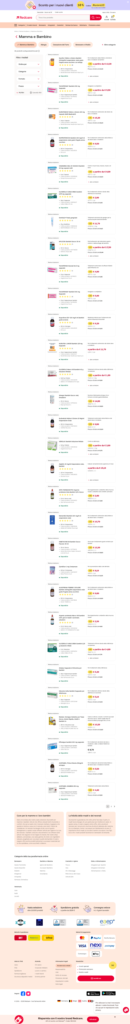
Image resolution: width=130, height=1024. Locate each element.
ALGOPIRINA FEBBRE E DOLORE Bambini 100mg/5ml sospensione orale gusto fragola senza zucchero (72, 590)
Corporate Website (41, 968)
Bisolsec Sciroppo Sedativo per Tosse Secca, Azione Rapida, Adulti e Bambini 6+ (71, 719)
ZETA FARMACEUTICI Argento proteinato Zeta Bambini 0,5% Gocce (71, 491)
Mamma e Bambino (27, 45)
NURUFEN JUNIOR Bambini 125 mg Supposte (70, 345)
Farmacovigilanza (20, 974)
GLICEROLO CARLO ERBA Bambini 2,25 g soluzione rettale (72, 645)
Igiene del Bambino (46, 865)
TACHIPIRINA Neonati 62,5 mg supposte (69, 267)
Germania (64, 1001)
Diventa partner (40, 976)
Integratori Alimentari (98, 868)
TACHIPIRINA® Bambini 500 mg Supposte (69, 293)
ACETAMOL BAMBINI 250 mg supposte (69, 787)
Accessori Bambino (46, 868)
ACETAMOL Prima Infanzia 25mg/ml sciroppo (71, 764)
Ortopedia (17, 877)
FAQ (15, 968)
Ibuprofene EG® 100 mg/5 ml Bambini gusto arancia (71, 319)
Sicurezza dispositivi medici (23, 976)
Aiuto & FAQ (105, 12)
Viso (67, 868)
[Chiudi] (128, 2)
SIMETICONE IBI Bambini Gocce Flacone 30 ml (69, 543)
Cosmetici (60, 25)
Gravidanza (44, 874)
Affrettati (92, 1019)
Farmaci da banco (71, 25)
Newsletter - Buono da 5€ (44, 12)
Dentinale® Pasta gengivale (68, 218)
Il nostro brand (32, 25)
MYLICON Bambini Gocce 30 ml (69, 241)
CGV (57, 972)
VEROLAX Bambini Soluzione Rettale (71, 441)
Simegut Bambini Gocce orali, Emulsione (69, 396)
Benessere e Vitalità (83, 45)
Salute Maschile (19, 868)
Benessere (42, 25)
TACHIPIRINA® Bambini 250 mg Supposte (69, 87)
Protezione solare (94, 25)
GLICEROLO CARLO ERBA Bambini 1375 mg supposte (70, 193)
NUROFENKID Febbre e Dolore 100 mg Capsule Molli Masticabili (72, 113)
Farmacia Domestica (21, 879)
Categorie (21, 25)
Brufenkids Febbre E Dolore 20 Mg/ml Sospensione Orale (71, 419)
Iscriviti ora (97, 978)
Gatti (16, 893)
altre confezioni (94, 76)
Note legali (59, 984)
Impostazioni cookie (62, 981)
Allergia (44, 45)
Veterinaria (83, 25)
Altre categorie (110, 45)
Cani (15, 890)
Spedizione (18, 971)
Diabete (17, 871)
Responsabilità (60, 969)
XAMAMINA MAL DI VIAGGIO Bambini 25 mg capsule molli (71, 167)
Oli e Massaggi (70, 871)
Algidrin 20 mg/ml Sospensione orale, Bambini (71, 465)
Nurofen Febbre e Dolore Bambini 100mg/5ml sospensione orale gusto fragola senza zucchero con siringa (71, 60)
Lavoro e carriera (40, 971)
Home (16, 31)
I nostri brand (39, 974)
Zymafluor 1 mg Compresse (68, 566)
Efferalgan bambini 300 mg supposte (71, 742)
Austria (84, 1001)
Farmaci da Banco (24, 31)
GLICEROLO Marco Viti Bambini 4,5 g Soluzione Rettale (71, 370)
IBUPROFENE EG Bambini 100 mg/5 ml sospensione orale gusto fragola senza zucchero (72, 140)
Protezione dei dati (62, 978)
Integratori (51, 25)
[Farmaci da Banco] (16, 36)
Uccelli (16, 896)
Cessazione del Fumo (61, 45)
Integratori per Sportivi (98, 865)
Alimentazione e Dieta (98, 871)
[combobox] (28, 64)
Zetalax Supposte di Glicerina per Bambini (70, 669)
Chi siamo (113, 12)
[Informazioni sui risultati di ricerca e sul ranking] (38, 51)
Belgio (75, 1001)
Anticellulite (69, 877)
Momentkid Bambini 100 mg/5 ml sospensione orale (70, 517)
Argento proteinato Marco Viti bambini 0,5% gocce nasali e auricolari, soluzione (72, 618)
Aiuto (16, 965)
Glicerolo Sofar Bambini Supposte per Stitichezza (71, 692)
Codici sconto (59, 12)
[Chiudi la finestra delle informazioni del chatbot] (92, 1001)
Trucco (68, 865)
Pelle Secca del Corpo (73, 874)
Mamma (42, 871)
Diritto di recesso (61, 975)
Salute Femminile (20, 865)
